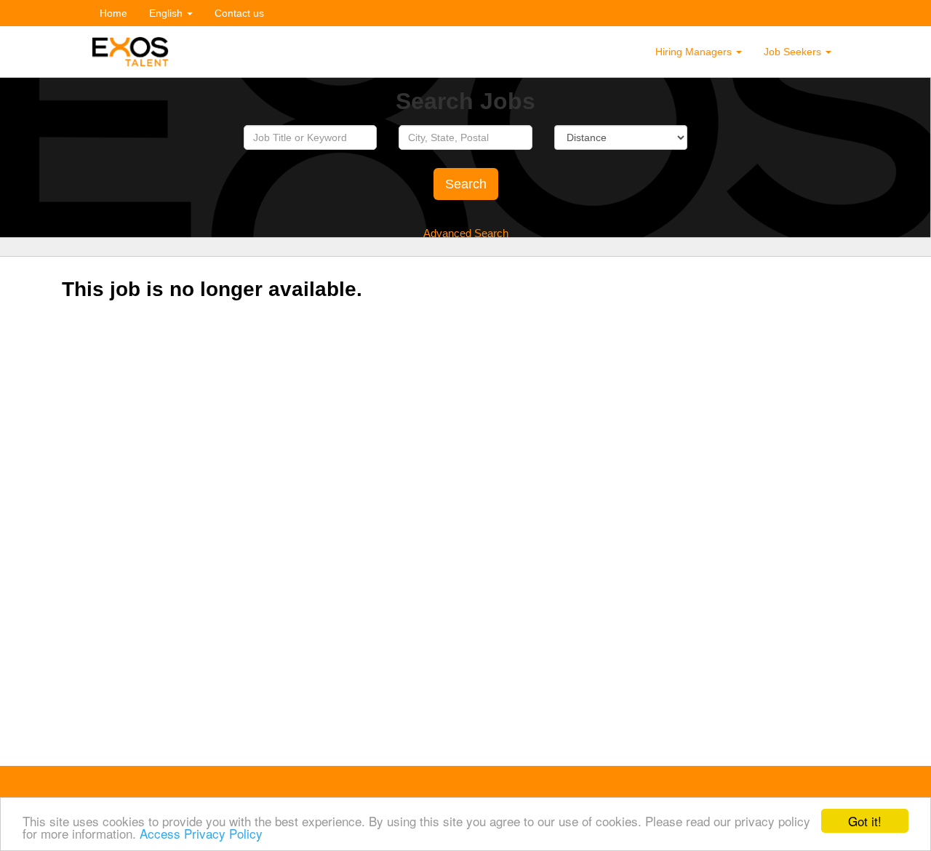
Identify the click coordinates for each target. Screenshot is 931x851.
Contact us (239, 13)
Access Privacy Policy (201, 833)
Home (113, 13)
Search (466, 184)
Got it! (865, 821)
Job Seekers (794, 51)
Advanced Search (465, 233)
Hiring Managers (695, 51)
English (167, 13)
